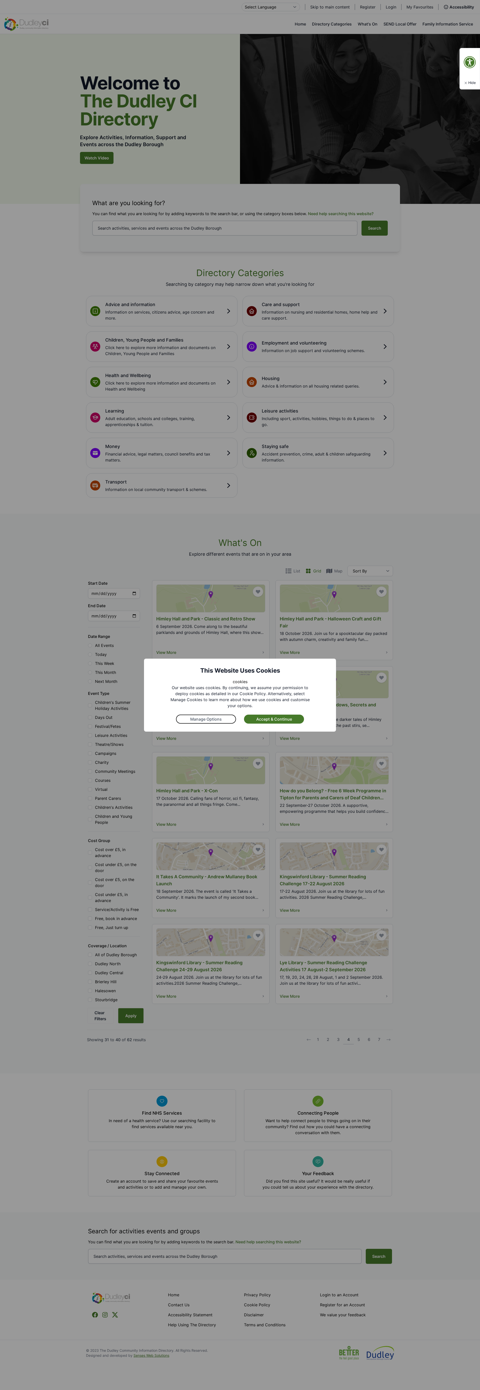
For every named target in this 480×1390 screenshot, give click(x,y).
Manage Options (206, 719)
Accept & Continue (274, 719)
